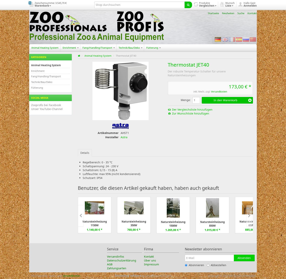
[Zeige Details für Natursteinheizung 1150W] (94, 207)
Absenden (244, 258)
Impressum (151, 264)
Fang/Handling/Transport (97, 47)
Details (84, 153)
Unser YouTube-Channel (47, 109)
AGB (109, 264)
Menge (185, 100)
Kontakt (252, 13)
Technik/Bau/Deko (129, 47)
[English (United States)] (225, 39)
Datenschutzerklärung (121, 260)
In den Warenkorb (225, 100)
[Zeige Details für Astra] (120, 126)
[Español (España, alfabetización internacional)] (239, 39)
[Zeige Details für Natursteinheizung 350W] (134, 207)
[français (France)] (232, 39)
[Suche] (188, 5)
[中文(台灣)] (253, 39)
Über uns (150, 260)
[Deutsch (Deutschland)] (218, 39)
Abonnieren (196, 265)
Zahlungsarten (116, 268)
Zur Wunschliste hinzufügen (190, 113)
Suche (240, 13)
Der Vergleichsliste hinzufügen (191, 109)
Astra (124, 137)
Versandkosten (219, 91)
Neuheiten (228, 13)
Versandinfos (115, 256)
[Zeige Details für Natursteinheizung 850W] (212, 208)
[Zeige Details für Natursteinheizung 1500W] (173, 208)
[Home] (79, 55)
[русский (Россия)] (246, 39)
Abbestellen (218, 265)
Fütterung (152, 47)
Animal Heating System (44, 47)
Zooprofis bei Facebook (46, 105)
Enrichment (70, 47)
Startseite (213, 13)
